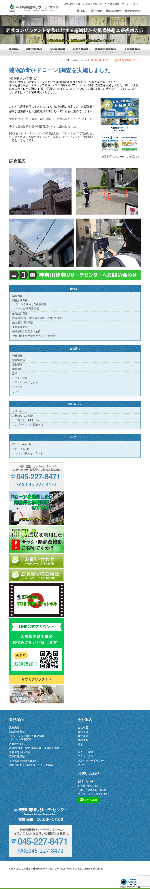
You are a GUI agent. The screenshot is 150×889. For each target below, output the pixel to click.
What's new (80, 60)
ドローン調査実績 (21, 739)
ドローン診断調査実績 (26, 308)
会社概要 (17, 355)
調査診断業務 (20, 300)
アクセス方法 (85, 756)
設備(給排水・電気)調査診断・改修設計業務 (37, 317)
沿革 (14, 373)
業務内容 (17, 296)
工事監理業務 (20, 326)
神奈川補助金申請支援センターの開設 (34, 335)
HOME (65, 60)
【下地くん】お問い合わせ (27, 420)
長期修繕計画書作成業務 (26, 331)
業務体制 (17, 369)
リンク (16, 391)
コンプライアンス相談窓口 (27, 424)
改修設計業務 (20, 313)
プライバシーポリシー (25, 382)
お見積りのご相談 (22, 415)
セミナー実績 (20, 378)
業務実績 (83, 731)
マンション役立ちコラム (26, 453)
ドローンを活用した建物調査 (29, 304)
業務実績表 (18, 360)
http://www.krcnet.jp (71, 868)
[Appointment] (35, 8)
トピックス (18, 449)
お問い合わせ (20, 411)
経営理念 (17, 364)
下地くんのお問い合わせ (92, 789)
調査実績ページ (46, 126)
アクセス (17, 387)
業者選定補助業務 (22, 322)
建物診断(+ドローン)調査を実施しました (60, 70)
